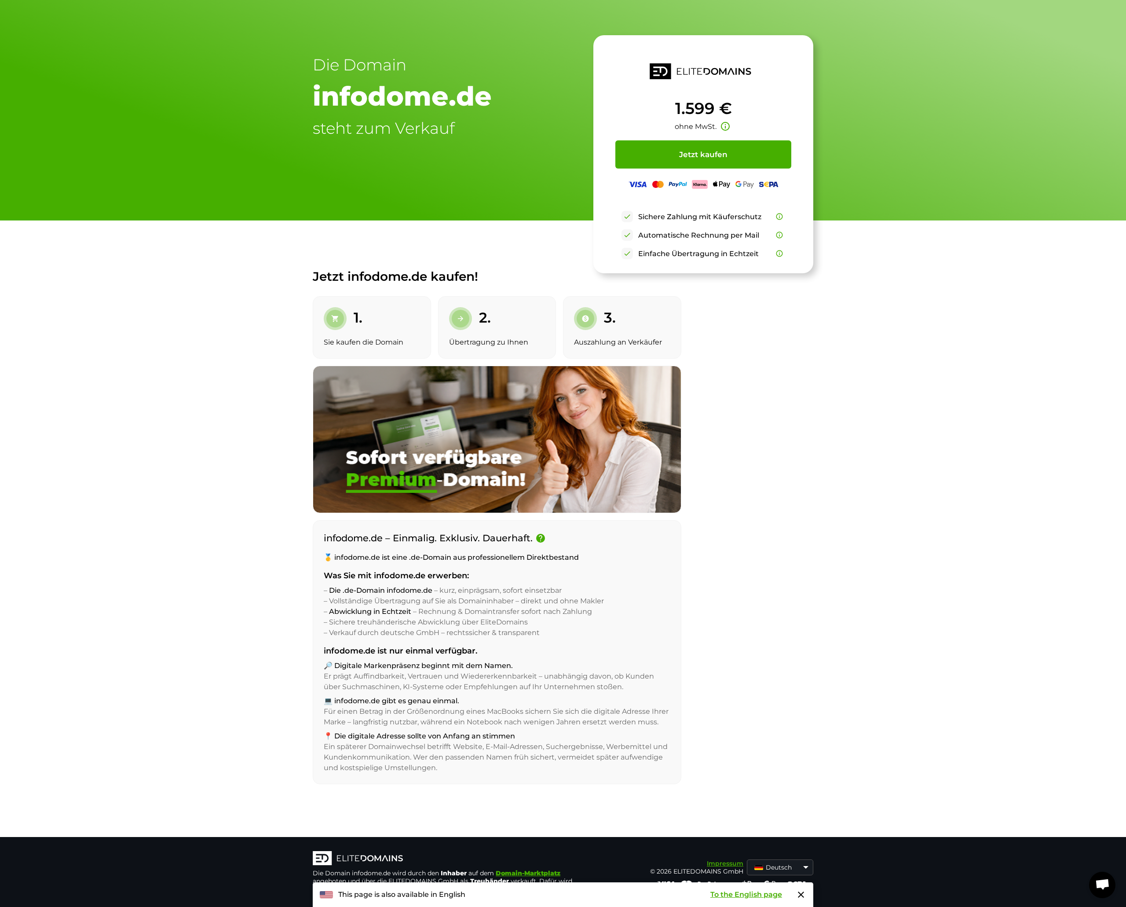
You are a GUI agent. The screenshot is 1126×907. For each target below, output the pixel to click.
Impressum (725, 863)
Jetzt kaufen (703, 154)
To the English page (746, 894)
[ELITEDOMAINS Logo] (445, 859)
